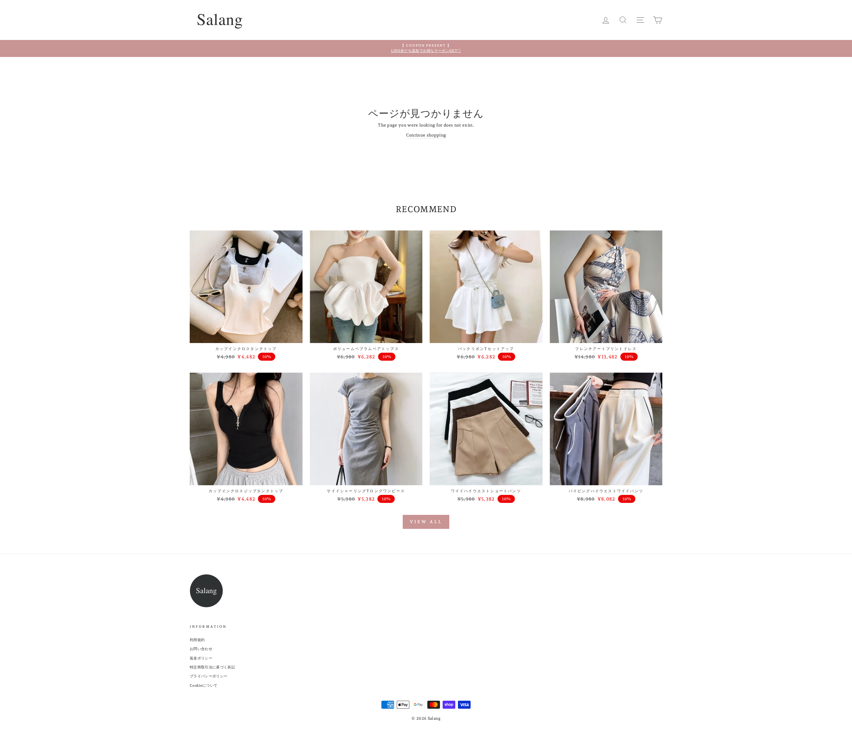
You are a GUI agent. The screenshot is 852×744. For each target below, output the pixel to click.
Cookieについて (203, 685)
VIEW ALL (426, 521)
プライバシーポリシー (208, 676)
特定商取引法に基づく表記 (212, 667)
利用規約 (197, 640)
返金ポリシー (201, 658)
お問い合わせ (201, 649)
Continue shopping (426, 135)
